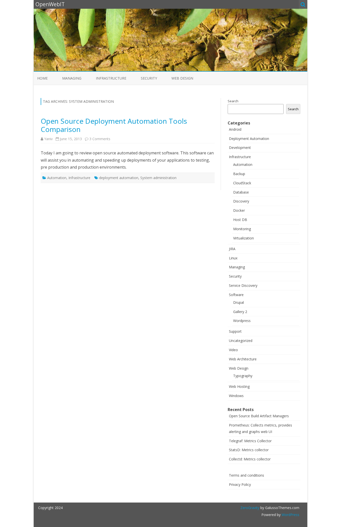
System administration (158, 177)
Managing (71, 78)
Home (42, 78)
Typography (242, 375)
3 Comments (99, 138)
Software (236, 294)
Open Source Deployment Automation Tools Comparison (114, 125)
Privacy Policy (240, 484)
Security (149, 78)
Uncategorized (240, 340)
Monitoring (242, 228)
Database (241, 192)
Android (235, 129)
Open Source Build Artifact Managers (259, 416)
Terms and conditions (246, 475)
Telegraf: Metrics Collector (250, 440)
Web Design (182, 78)
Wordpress (242, 320)
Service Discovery (243, 285)
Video (233, 349)
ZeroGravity (249, 507)
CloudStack (242, 183)
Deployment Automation (249, 138)
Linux (233, 258)
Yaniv (48, 138)
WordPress (290, 514)
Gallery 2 (240, 311)
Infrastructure (111, 78)
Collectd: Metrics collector (250, 459)
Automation (56, 177)
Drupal (238, 302)
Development (240, 147)
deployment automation (118, 177)
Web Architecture (243, 359)
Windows (236, 395)
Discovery (241, 201)
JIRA (232, 248)
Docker (239, 210)
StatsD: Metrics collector (249, 449)
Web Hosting (239, 386)
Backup (239, 173)
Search (233, 101)
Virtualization (243, 238)
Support (235, 331)
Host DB (240, 219)
